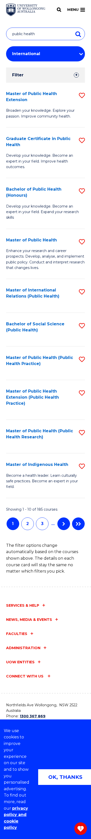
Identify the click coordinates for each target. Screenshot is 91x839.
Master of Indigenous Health (37, 464)
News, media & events (29, 619)
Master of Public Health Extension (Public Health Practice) (32, 397)
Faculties (16, 633)
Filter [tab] (18, 75)
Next (63, 523)
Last (78, 523)
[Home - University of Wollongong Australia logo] (25, 10)
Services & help (22, 605)
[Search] (59, 9)
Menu (73, 9)
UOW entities (20, 662)
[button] (82, 95)
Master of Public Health (31, 240)
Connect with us (25, 676)
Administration (23, 648)
